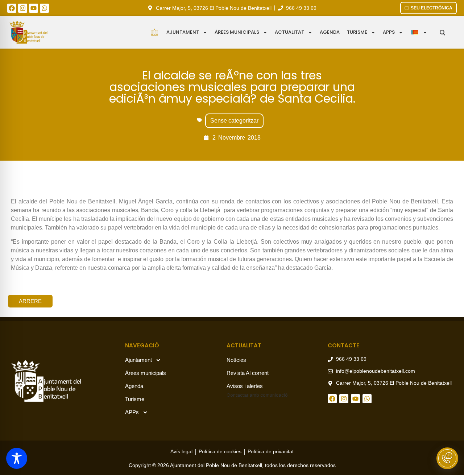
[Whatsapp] (44, 8)
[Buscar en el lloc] (442, 32)
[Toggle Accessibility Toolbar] (16, 458)
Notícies (236, 360)
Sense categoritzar (234, 120)
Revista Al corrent (248, 373)
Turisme (357, 32)
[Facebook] (11, 8)
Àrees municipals (237, 32)
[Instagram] (22, 8)
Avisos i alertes (245, 386)
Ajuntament (182, 32)
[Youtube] (33, 8)
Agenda (330, 32)
